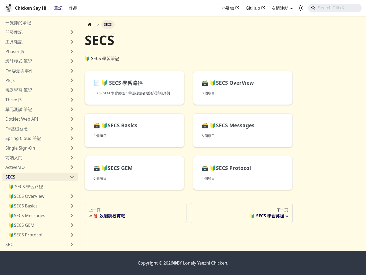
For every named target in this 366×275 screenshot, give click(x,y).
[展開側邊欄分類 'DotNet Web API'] (72, 119)
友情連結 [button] (280, 8)
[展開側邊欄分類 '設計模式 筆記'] (72, 61)
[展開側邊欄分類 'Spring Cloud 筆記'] (72, 138)
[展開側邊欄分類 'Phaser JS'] (72, 51)
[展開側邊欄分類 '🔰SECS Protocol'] (72, 235)
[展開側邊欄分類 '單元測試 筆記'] (72, 109)
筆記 (58, 8)
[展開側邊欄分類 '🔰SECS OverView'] (72, 196)
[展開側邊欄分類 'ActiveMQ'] (72, 167)
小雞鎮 (228, 8)
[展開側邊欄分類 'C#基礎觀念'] (72, 128)
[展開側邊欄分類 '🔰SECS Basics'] (72, 206)
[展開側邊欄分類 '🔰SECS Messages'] (72, 215)
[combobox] (335, 8)
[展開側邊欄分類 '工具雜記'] (72, 42)
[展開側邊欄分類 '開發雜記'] (72, 32)
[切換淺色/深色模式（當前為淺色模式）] (300, 8)
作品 (73, 8)
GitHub (253, 8)
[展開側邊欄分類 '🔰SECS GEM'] (72, 225)
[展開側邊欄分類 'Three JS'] (72, 99)
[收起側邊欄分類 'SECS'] (72, 177)
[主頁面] (90, 24)
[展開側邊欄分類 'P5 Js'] (72, 80)
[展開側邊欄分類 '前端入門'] (72, 157)
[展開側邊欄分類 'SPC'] (72, 244)
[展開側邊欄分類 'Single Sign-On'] (72, 148)
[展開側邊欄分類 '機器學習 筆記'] (72, 90)
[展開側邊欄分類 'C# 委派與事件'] (72, 70)
